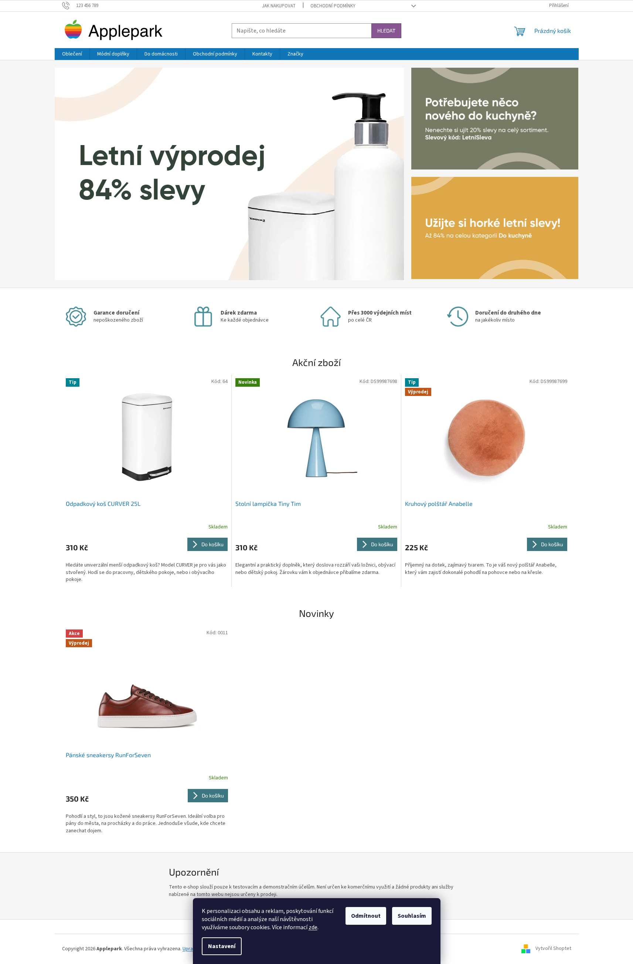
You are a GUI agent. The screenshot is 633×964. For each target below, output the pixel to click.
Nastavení (221, 946)
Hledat (386, 30)
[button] (81, 174)
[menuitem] (72, 54)
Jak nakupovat (279, 6)
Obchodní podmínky (332, 6)
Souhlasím (412, 916)
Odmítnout (366, 916)
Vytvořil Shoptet (553, 949)
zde (313, 927)
